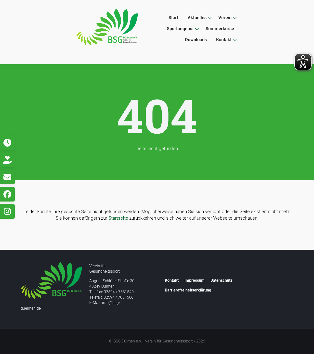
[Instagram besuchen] (7, 211)
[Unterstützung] (7, 159)
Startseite (118, 218)
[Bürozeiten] (7, 142)
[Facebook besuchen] (7, 194)
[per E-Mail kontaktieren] (7, 177)
